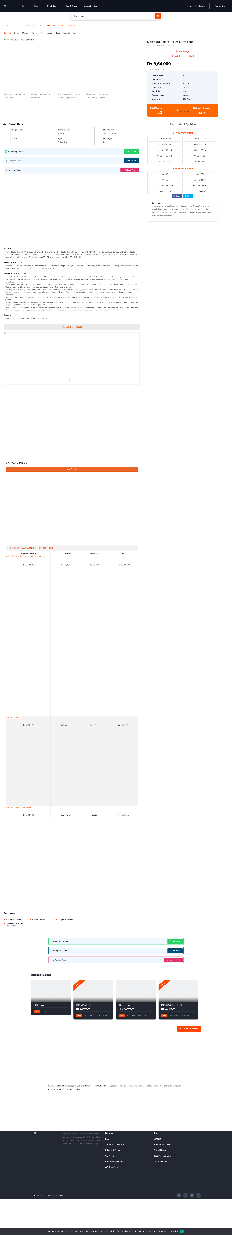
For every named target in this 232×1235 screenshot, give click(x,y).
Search (20, 25)
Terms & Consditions (115, 1144)
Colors (35, 33)
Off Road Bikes (160, 1161)
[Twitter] (185, 1195)
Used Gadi (52, 6)
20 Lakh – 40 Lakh (164, 150)
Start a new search (189, 1028)
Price (42, 33)
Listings (109, 1133)
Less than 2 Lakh (165, 191)
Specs (17, 33)
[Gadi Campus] (10, 6)
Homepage (8, 25)
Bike (36, 6)
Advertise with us (161, 1144)
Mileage (25, 33)
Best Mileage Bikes (114, 1161)
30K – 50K (200, 174)
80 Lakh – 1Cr (200, 156)
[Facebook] (178, 1195)
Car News (109, 1156)
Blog (155, 1133)
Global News (159, 1150)
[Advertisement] (72, 194)
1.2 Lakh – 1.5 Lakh (165, 185)
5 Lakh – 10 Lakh (165, 144)
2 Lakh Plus (200, 191)
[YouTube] (198, 1195)
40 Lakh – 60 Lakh (199, 150)
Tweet (189, 196)
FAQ (107, 1138)
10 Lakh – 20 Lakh (199, 144)
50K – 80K (164, 180)
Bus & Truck (71, 6)
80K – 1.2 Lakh (200, 180)
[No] (229, 1231)
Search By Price (69, 33)
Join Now (132, 151)
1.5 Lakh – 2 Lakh (200, 185)
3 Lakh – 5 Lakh (200, 139)
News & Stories (90, 6)
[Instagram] (191, 1195)
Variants (50, 33)
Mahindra (31, 25)
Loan (58, 33)
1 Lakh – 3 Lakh (164, 139)
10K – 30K (164, 174)
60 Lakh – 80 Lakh (164, 156)
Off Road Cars (111, 1167)
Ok (182, 1231)
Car (23, 6)
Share (177, 196)
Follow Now (130, 170)
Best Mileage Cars (162, 1156)
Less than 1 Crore (164, 161)
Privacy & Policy (112, 1150)
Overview (8, 33)
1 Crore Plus (200, 161)
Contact (157, 1138)
